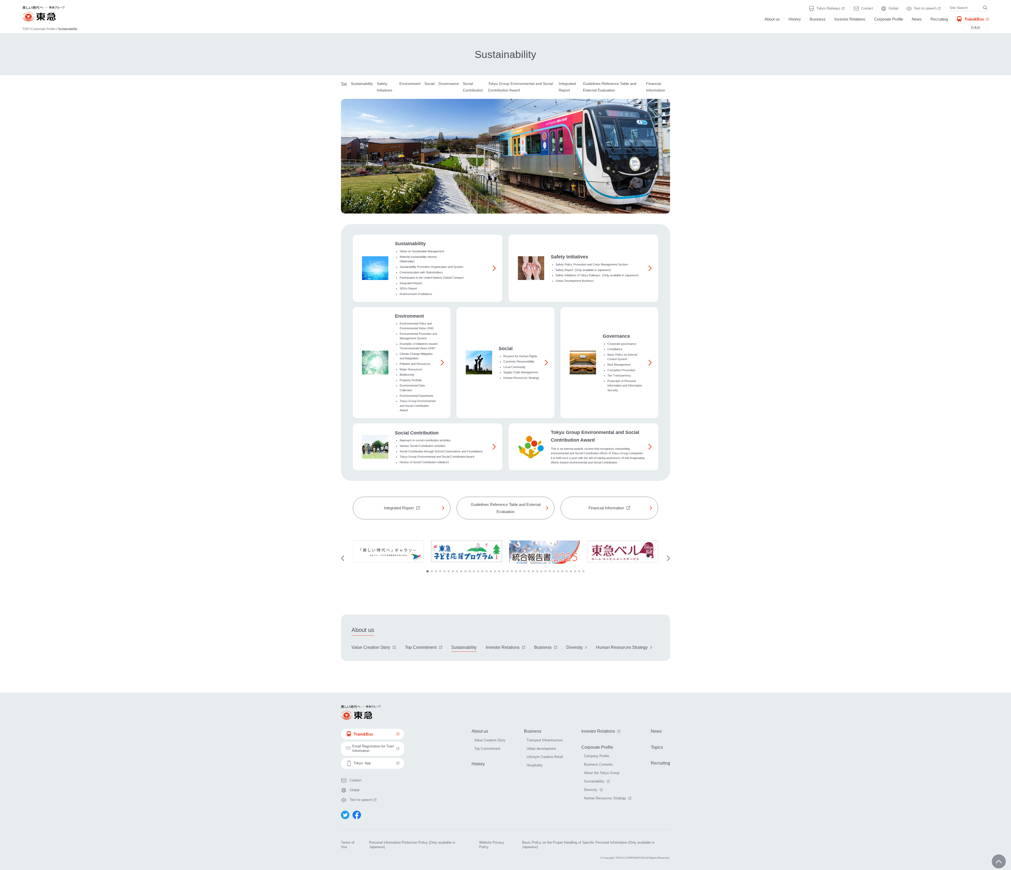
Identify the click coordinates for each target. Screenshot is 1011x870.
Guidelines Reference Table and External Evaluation (506, 508)
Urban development (541, 749)
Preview (342, 558)
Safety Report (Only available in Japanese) (583, 270)
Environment (409, 83)
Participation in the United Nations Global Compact (432, 277)
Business (818, 19)
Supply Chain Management (520, 372)
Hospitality (535, 765)
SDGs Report (408, 288)
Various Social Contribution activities (422, 445)
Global (893, 8)
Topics (657, 747)
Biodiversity (407, 374)
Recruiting (939, 19)
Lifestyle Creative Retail (545, 757)
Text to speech (928, 8)
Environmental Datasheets (416, 395)
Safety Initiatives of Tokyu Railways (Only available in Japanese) (597, 275)
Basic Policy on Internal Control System (622, 357)
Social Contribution (417, 433)
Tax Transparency (619, 375)
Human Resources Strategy (521, 377)
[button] (428, 571)
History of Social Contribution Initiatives (424, 462)
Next (668, 558)
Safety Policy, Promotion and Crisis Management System (592, 264)
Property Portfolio (411, 380)
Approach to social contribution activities (425, 440)
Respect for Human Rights (520, 356)
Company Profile (596, 756)
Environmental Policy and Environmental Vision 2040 (416, 326)
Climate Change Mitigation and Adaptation (416, 356)
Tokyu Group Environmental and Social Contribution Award (417, 405)
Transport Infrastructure (544, 740)
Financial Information (606, 508)
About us (772, 19)
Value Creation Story (370, 647)
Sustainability (362, 83)
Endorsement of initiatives (416, 294)
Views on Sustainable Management (422, 251)
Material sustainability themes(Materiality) (418, 259)
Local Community (514, 367)
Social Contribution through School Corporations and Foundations (441, 451)
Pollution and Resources (415, 363)
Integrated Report (411, 283)
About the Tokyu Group (601, 773)
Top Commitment (421, 647)
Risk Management (619, 364)
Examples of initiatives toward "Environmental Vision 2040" (418, 346)
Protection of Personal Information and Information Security (624, 385)
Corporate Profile (888, 19)
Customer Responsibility (518, 361)
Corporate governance (621, 343)
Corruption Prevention (621, 370)
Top (344, 83)
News (917, 19)
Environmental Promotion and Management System (418, 336)
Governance (448, 83)
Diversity (574, 647)
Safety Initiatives (569, 256)
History (795, 19)
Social (429, 83)
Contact (867, 8)
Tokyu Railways (831, 8)
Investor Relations (849, 19)
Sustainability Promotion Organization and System (431, 266)
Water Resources (411, 369)
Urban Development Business (575, 280)
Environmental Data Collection (412, 388)
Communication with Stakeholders (421, 272)
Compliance (614, 349)
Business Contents (598, 764)
